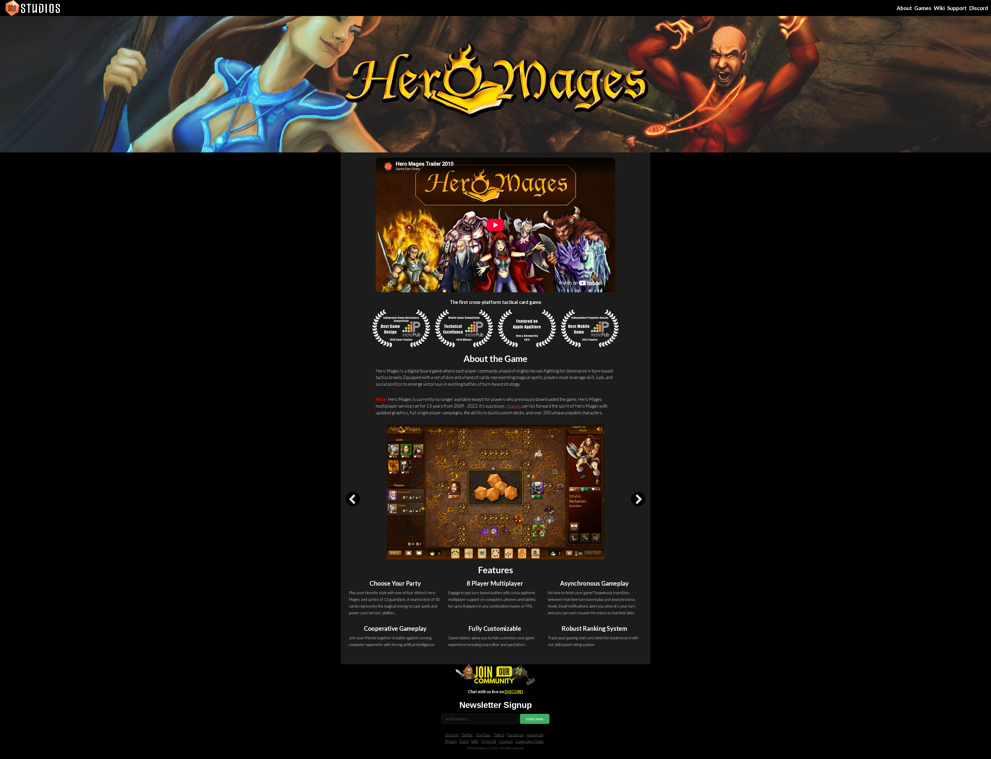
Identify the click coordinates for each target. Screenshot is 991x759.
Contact (506, 741)
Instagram (535, 735)
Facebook (515, 735)
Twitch (498, 735)
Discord (451, 735)
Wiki (474, 741)
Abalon (513, 406)
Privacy (451, 741)
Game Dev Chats (530, 741)
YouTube (483, 735)
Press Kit (488, 741)
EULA (464, 741)
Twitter (467, 735)
